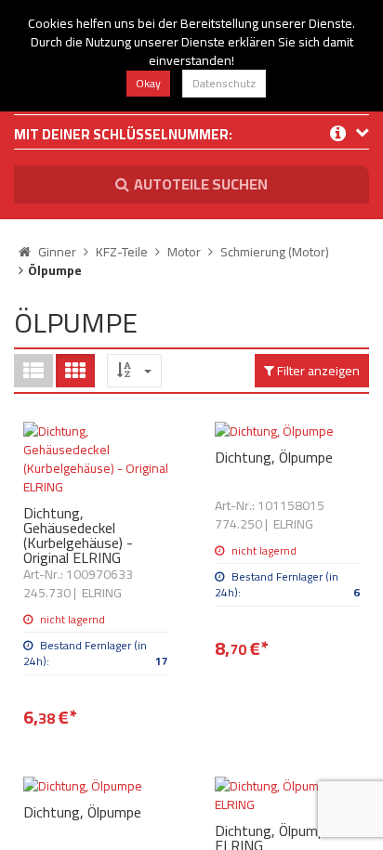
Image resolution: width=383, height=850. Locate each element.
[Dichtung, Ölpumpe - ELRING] (287, 795)
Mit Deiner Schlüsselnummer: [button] (123, 136)
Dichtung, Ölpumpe (274, 457)
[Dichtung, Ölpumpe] (287, 431)
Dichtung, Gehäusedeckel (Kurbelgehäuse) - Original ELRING (78, 535)
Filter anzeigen (317, 371)
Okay (148, 83)
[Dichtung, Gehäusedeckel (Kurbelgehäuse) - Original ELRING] (95, 459)
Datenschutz (224, 83)
